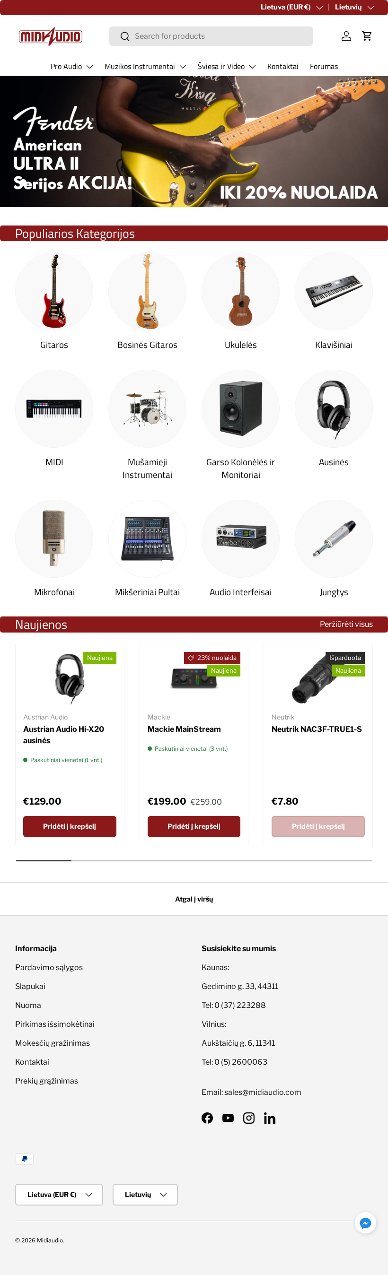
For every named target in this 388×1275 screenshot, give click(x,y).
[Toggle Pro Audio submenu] (89, 66)
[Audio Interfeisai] (240, 538)
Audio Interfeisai (241, 591)
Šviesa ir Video (221, 66)
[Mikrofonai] (54, 538)
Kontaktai (283, 66)
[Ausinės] (333, 408)
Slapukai (30, 986)
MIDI (54, 461)
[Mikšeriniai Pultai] (147, 538)
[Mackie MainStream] (194, 678)
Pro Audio (66, 66)
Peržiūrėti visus (346, 624)
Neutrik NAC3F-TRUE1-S (317, 729)
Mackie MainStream (184, 729)
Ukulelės (241, 344)
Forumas (324, 66)
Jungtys (334, 591)
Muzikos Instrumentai (140, 66)
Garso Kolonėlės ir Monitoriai (240, 468)
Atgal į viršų (194, 899)
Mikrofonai (54, 591)
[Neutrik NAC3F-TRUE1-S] (318, 678)
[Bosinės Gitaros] (147, 291)
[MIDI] (54, 408)
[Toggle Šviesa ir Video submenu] (252, 66)
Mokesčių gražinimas (52, 1043)
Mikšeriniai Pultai (147, 591)
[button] (367, 36)
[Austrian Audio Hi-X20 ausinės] (69, 678)
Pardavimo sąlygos (49, 967)
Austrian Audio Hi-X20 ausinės (63, 735)
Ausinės (334, 461)
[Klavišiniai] (333, 291)
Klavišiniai (334, 344)
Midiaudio (50, 1240)
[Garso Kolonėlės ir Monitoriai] (240, 408)
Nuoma (28, 1005)
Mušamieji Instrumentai (147, 468)
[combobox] (211, 36)
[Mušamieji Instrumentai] (147, 408)
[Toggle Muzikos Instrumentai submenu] (182, 66)
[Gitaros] (54, 291)
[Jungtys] (333, 538)
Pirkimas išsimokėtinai (55, 1024)
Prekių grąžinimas (46, 1080)
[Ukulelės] (240, 291)
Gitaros (54, 344)
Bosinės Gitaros (147, 344)
